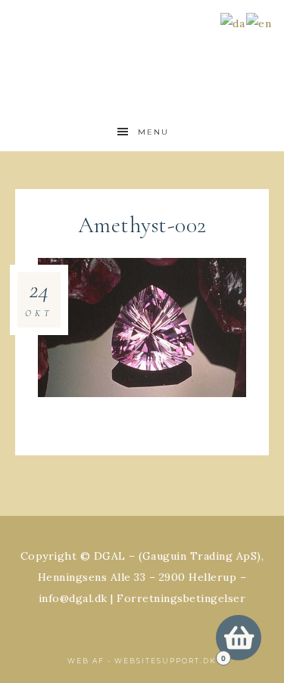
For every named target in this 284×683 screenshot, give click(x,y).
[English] (259, 22)
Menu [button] (153, 132)
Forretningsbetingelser (181, 598)
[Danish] (233, 22)
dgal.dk (142, 47)
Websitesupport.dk (165, 661)
